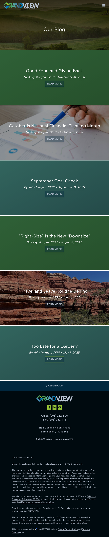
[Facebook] (49, 407)
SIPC (36, 511)
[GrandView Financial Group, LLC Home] (21, 6)
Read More (54, 83)
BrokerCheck (76, 464)
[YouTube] (60, 407)
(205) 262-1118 (57, 419)
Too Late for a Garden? (54, 346)
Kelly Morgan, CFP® (41, 77)
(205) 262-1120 (59, 415)
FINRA (30, 511)
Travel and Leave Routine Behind (54, 291)
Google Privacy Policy (68, 529)
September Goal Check (54, 180)
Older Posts (56, 385)
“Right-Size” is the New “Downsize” (54, 236)
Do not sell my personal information (37, 502)
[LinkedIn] (54, 407)
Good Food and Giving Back (54, 70)
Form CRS (29, 457)
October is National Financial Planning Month (54, 125)
